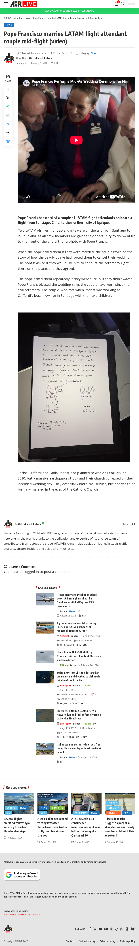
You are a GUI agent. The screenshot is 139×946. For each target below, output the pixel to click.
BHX (83, 615)
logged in (31, 571)
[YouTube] (100, 929)
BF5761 (67, 644)
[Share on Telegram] (8, 124)
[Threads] (127, 929)
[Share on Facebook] (8, 89)
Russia (73, 665)
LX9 (75, 703)
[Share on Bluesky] (8, 141)
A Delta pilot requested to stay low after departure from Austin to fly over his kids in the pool (52, 827)
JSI (61, 761)
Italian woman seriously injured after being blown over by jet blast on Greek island (79, 748)
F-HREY (77, 644)
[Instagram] (111, 929)
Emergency (65, 685)
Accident (64, 635)
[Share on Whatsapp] (8, 106)
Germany (114, 808)
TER (81, 703)
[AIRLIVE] (23, 4)
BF (61, 644)
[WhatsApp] (121, 929)
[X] (94, 929)
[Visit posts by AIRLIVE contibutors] (9, 58)
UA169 (84, 737)
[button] (7, 4)
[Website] (133, 524)
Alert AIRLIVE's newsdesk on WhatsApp (22, 914)
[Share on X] (8, 98)
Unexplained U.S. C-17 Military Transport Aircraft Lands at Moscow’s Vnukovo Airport (79, 656)
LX (70, 703)
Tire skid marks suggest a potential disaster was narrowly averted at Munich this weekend (119, 827)
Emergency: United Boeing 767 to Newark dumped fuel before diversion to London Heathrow (79, 714)
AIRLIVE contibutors (40, 58)
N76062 (70, 737)
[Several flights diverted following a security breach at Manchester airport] (19, 803)
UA (77, 737)
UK (78, 611)
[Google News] (106, 929)
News (9, 25)
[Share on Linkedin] (8, 115)
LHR (62, 737)
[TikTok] (116, 929)
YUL (85, 644)
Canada (75, 635)
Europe (63, 611)
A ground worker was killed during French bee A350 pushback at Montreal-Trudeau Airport (76, 627)
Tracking (86, 685)
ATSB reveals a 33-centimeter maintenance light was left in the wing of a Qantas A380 (85, 827)
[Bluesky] (132, 929)
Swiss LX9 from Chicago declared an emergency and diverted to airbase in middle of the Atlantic (78, 676)
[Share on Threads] (8, 132)
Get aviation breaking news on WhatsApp (69, 10)
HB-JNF (63, 703)
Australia (80, 813)
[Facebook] (90, 929)
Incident (114, 813)
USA (43, 813)
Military (64, 665)
